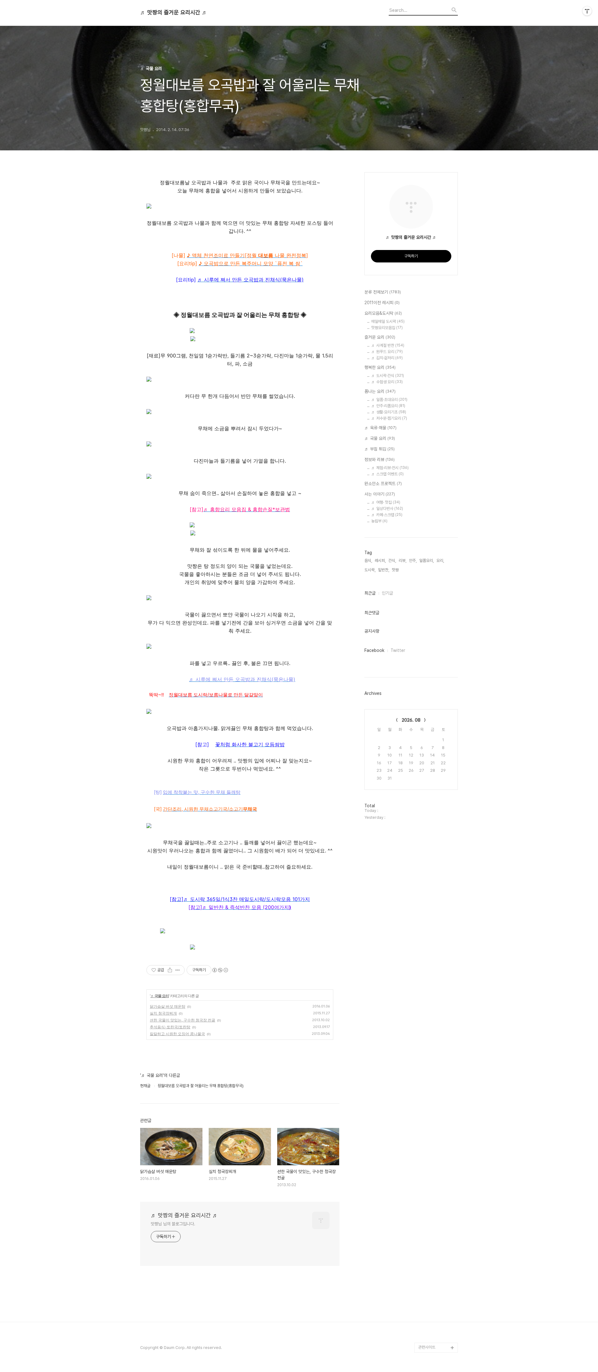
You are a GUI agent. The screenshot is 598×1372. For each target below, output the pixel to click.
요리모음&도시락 (383, 313)
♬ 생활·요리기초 (388, 412)
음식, (368, 560)
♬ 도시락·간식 (387, 375)
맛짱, (396, 570)
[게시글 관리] (178, 970)
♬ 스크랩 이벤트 (387, 474)
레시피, (380, 560)
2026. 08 (411, 720)
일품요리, (426, 560)
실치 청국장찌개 (163, 1013)
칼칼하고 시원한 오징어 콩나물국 (177, 1033)
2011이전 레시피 (382, 302)
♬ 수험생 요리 (387, 382)
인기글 (387, 593)
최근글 (370, 593)
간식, (392, 560)
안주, (413, 560)
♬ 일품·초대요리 (389, 399)
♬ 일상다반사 (387, 508)
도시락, (370, 570)
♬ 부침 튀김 (379, 448)
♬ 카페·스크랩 (386, 514)
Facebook (374, 650)
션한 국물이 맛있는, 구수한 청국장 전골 (182, 1020)
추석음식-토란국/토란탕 (170, 1027)
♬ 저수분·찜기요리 (389, 418)
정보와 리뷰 (379, 459)
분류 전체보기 (382, 292)
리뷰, (402, 560)
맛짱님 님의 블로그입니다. (173, 1223)
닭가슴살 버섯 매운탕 (167, 1006)
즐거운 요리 (379, 337)
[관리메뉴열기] (587, 11)
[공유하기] (170, 970)
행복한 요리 (380, 367)
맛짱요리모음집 (387, 327)
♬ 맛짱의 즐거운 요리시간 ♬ (173, 12)
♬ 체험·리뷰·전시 (390, 467)
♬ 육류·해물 (380, 427)
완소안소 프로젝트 (383, 483)
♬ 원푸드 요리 (387, 351)
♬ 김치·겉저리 (387, 358)
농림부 (379, 521)
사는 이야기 (379, 494)
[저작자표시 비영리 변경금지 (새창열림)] (219, 970)
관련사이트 (426, 1347)
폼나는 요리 (380, 391)
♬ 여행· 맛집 (385, 502)
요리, (440, 560)
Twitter (398, 650)
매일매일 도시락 (388, 321)
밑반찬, (383, 570)
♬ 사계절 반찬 (387, 345)
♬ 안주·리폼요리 (388, 405)
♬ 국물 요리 (159, 995)
